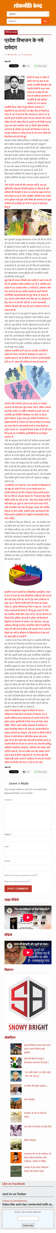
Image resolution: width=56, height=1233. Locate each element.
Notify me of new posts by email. (16, 881)
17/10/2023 (26, 55)
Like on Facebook (13, 1183)
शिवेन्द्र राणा (12, 55)
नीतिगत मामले (11, 32)
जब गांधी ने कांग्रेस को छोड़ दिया (38, 1127)
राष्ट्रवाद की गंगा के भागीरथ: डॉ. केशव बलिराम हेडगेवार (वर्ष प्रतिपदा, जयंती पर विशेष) (38, 1158)
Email (7, 847)
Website (7, 861)
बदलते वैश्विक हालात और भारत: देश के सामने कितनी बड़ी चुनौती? (37, 1049)
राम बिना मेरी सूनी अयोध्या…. (36, 1086)
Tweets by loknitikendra (14, 1201)
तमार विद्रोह (29, 1099)
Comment (8, 800)
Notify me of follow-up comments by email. (20, 875)
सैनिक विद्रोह (30, 1140)
